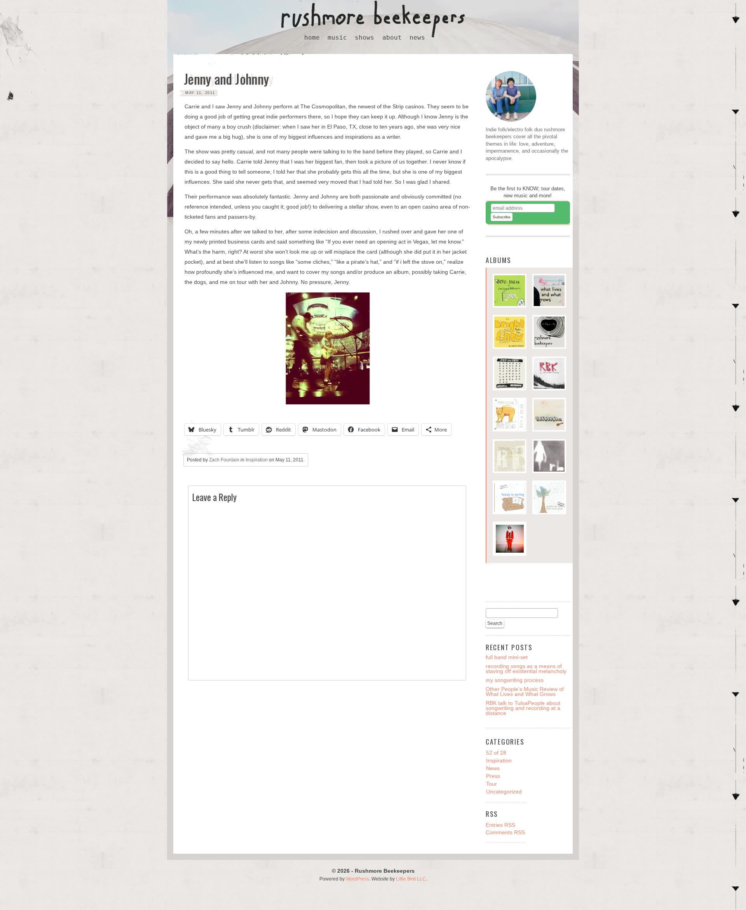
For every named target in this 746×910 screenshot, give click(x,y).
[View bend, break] (509, 292)
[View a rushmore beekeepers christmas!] (509, 539)
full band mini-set (507, 657)
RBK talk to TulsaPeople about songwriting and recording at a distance (523, 708)
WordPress (357, 879)
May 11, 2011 (200, 93)
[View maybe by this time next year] (549, 498)
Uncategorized (504, 791)
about (392, 37)
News (493, 768)
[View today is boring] (509, 498)
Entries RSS (500, 825)
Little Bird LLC (411, 879)
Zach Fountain (224, 460)
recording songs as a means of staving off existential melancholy (526, 668)
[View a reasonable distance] (549, 374)
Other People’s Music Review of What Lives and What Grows (525, 691)
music (337, 37)
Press (493, 776)
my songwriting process (515, 680)
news (417, 37)
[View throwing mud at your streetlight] (509, 457)
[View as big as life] (549, 333)
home (312, 37)
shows (364, 37)
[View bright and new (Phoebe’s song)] (509, 333)
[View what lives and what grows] (549, 292)
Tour (491, 784)
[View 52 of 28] (549, 415)
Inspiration (257, 460)
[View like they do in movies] (549, 457)
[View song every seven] (509, 374)
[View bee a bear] (509, 415)
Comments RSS (505, 832)
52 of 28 (496, 753)
